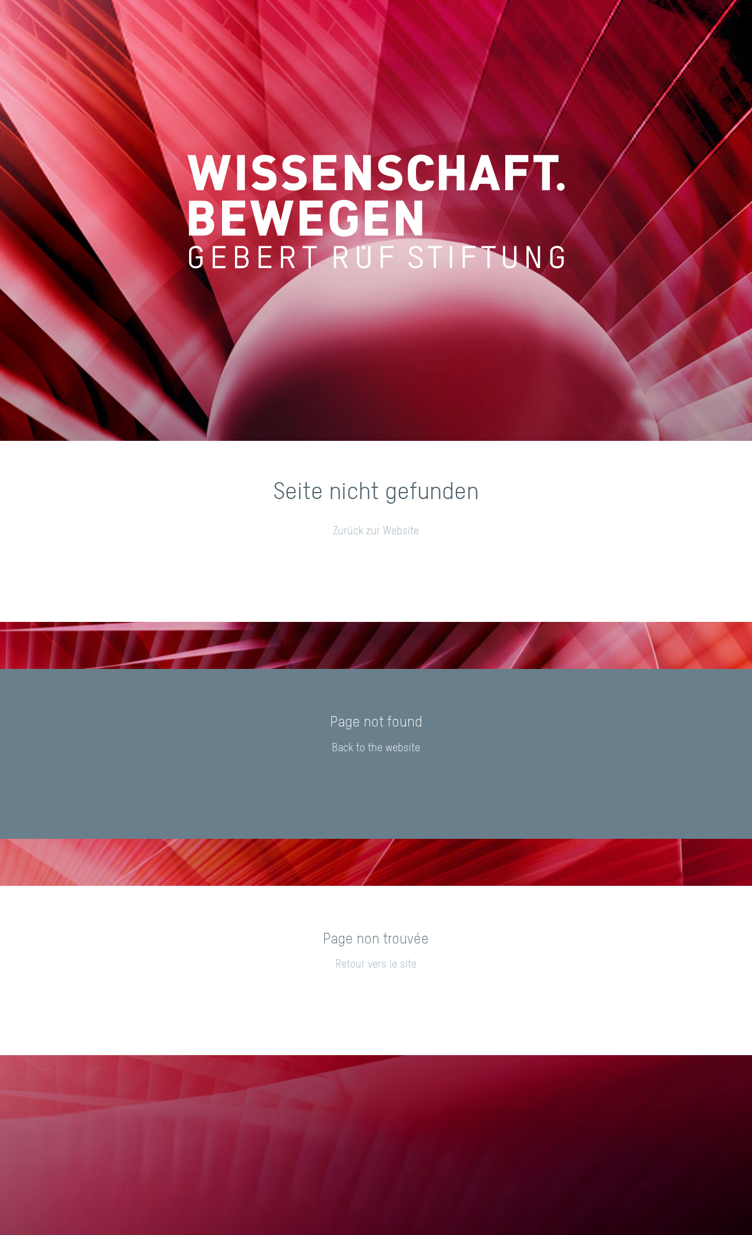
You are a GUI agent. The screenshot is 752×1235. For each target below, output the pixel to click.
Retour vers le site (376, 964)
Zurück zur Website (376, 531)
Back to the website (376, 748)
